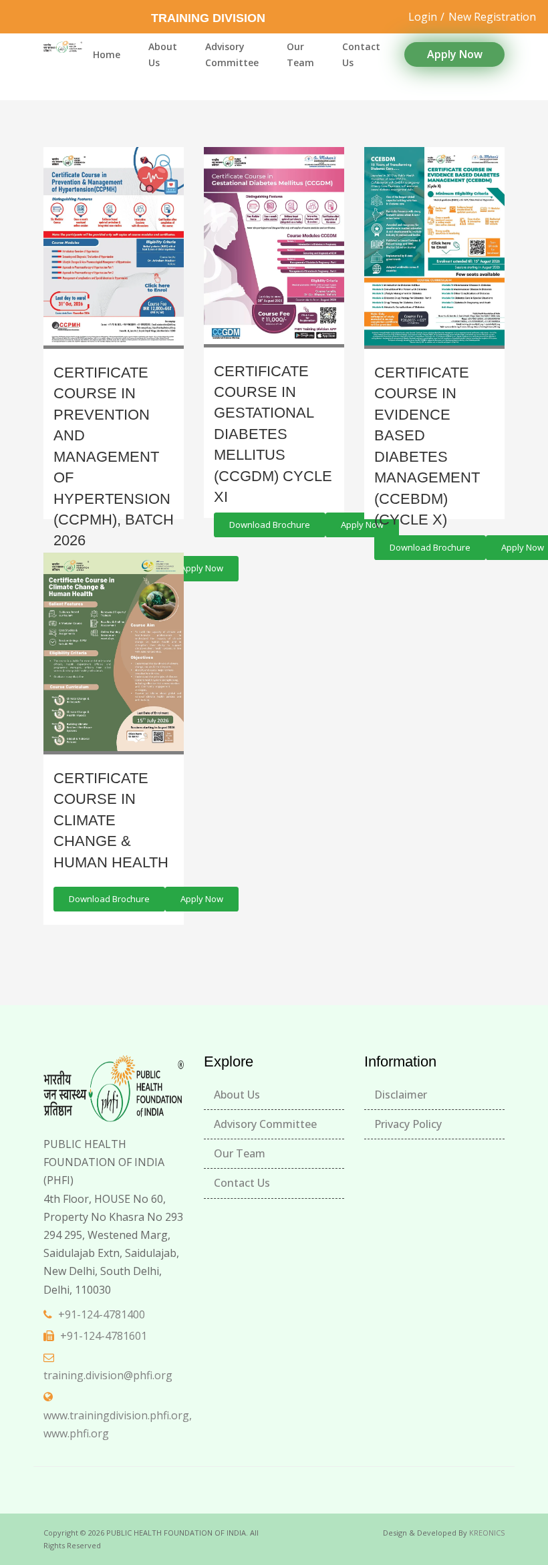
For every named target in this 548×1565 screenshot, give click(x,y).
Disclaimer (400, 1094)
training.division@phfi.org (107, 1375)
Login (422, 16)
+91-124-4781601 (103, 1335)
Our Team (300, 54)
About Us (162, 54)
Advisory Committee (232, 54)
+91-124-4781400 (101, 1314)
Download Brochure (269, 525)
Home (106, 54)
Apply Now (455, 54)
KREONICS (487, 1533)
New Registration (492, 16)
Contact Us (361, 54)
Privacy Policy (408, 1124)
